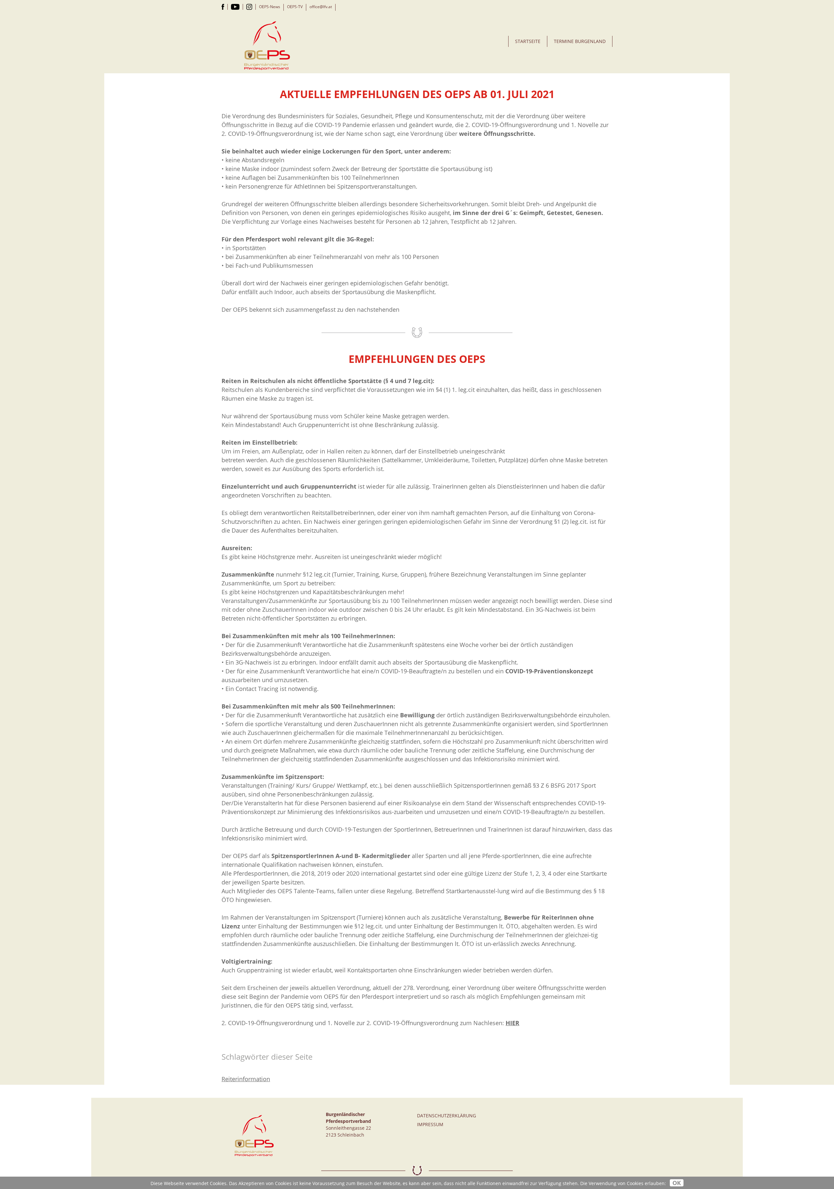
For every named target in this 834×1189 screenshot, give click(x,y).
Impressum (430, 1124)
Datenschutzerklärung (446, 1115)
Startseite (527, 41)
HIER (512, 1023)
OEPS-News (269, 6)
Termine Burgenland (580, 41)
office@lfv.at (320, 6)
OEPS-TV (295, 6)
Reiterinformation (246, 1079)
